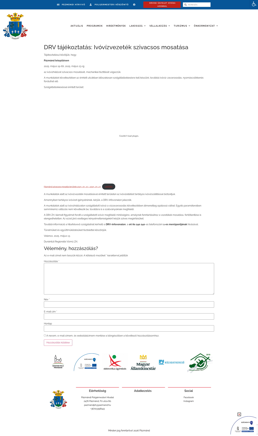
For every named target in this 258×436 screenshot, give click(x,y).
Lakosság (136, 26)
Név (47, 299)
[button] (254, 4)
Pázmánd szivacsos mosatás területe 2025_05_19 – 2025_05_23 (72, 186)
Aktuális (77, 26)
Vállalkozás (158, 26)
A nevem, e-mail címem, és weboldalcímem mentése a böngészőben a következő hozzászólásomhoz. (102, 336)
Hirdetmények (116, 26)
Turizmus (180, 26)
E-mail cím (50, 311)
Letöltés (108, 186)
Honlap (48, 323)
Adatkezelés (143, 391)
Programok (95, 26)
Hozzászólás (51, 261)
